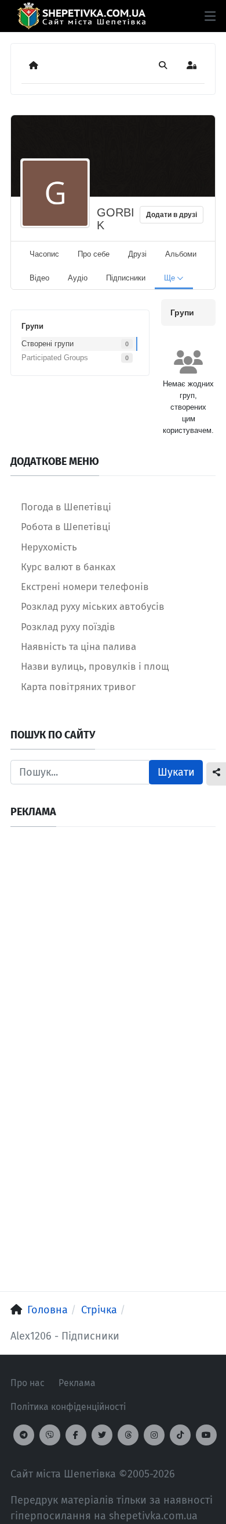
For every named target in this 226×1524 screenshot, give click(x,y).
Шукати (176, 772)
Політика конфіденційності (68, 1406)
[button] (210, 16)
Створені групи (47, 343)
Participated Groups (54, 357)
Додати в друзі (171, 215)
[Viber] (49, 1434)
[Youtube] (206, 1434)
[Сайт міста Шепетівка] (81, 16)
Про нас (27, 1382)
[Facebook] (75, 1434)
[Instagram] (154, 1434)
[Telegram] (23, 1434)
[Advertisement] (113, 950)
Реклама (77, 1382)
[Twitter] (102, 1434)
